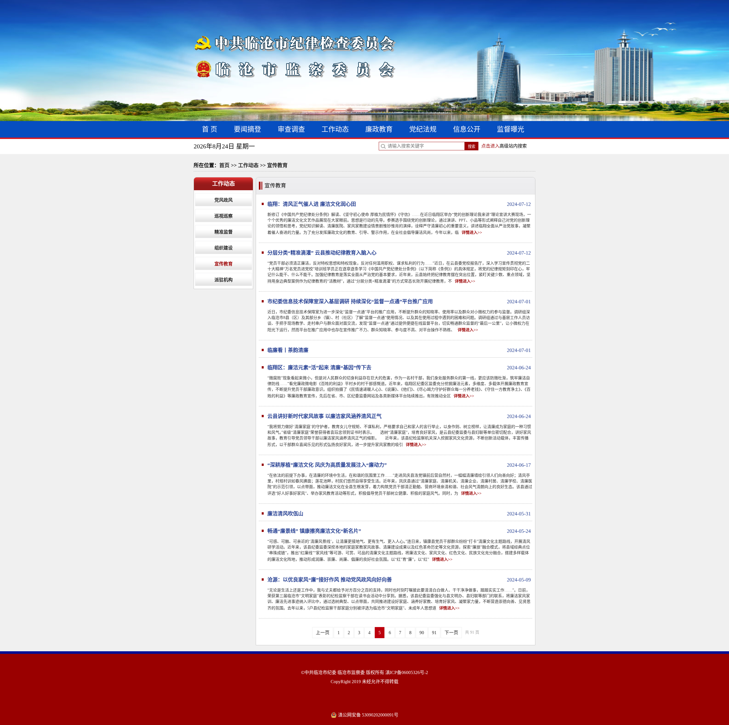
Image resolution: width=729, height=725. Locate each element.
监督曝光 (510, 129)
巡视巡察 (223, 216)
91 (434, 632)
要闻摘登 (247, 129)
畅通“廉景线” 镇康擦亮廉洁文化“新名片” (399, 531)
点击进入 (490, 146)
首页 (224, 165)
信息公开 (466, 129)
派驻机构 (223, 279)
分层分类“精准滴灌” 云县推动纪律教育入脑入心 (399, 253)
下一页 (451, 632)
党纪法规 (423, 129)
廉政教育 (379, 129)
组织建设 (223, 247)
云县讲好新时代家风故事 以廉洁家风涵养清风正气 (399, 416)
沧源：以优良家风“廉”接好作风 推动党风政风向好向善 (399, 580)
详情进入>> (472, 232)
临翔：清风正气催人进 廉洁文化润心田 (399, 204)
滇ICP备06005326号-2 (406, 672)
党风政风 (223, 200)
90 (421, 632)
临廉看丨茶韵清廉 (399, 350)
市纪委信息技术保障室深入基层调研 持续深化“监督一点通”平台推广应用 (399, 301)
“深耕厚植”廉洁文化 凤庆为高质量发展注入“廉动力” (399, 465)
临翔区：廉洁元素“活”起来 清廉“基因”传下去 (399, 367)
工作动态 (335, 129)
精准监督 (223, 232)
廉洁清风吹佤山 (399, 514)
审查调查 (291, 129)
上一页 (322, 632)
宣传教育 (277, 165)
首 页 (209, 129)
